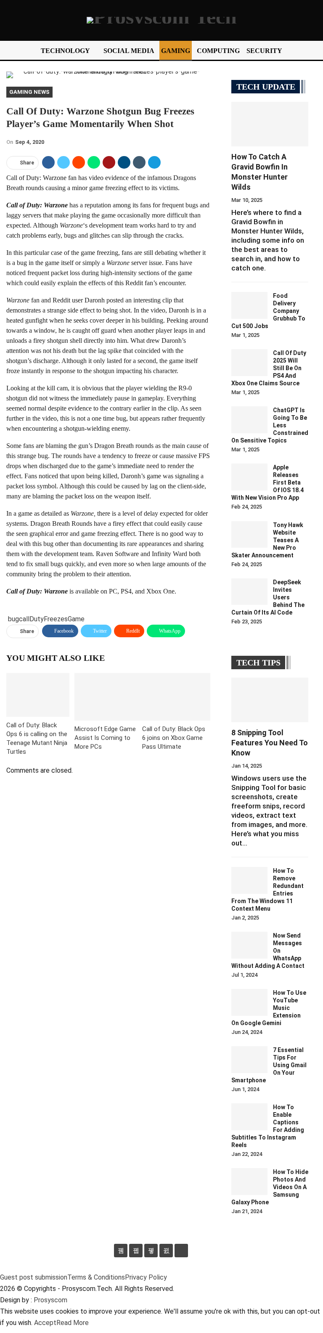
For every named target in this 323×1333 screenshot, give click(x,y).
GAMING (175, 50)
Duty (36, 619)
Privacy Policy (146, 1277)
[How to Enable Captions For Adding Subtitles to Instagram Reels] (249, 1116)
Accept (45, 1323)
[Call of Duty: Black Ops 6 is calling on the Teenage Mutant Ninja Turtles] (37, 695)
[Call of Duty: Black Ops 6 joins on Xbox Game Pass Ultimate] (176, 697)
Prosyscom (50, 1300)
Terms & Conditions (96, 1277)
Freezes (56, 619)
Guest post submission (33, 1277)
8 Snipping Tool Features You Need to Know (269, 742)
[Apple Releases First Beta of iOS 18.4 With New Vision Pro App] (249, 477)
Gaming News (29, 92)
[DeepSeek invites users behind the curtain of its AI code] (249, 591)
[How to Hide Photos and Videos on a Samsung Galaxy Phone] (249, 1181)
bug (13, 619)
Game (76, 619)
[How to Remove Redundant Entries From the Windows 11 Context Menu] (249, 880)
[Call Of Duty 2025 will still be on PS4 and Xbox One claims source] (249, 362)
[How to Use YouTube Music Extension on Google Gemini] (249, 1002)
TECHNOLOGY (65, 50)
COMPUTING (218, 50)
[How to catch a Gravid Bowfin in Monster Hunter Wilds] (269, 124)
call (24, 619)
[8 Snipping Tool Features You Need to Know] (269, 700)
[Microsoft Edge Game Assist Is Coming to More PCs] (108, 697)
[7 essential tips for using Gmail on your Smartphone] (249, 1059)
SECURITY (264, 50)
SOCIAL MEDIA (128, 50)
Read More (72, 1323)
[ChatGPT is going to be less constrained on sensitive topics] (249, 419)
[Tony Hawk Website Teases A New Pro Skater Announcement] (249, 534)
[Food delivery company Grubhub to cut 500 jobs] (249, 305)
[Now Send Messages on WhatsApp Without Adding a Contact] (249, 945)
